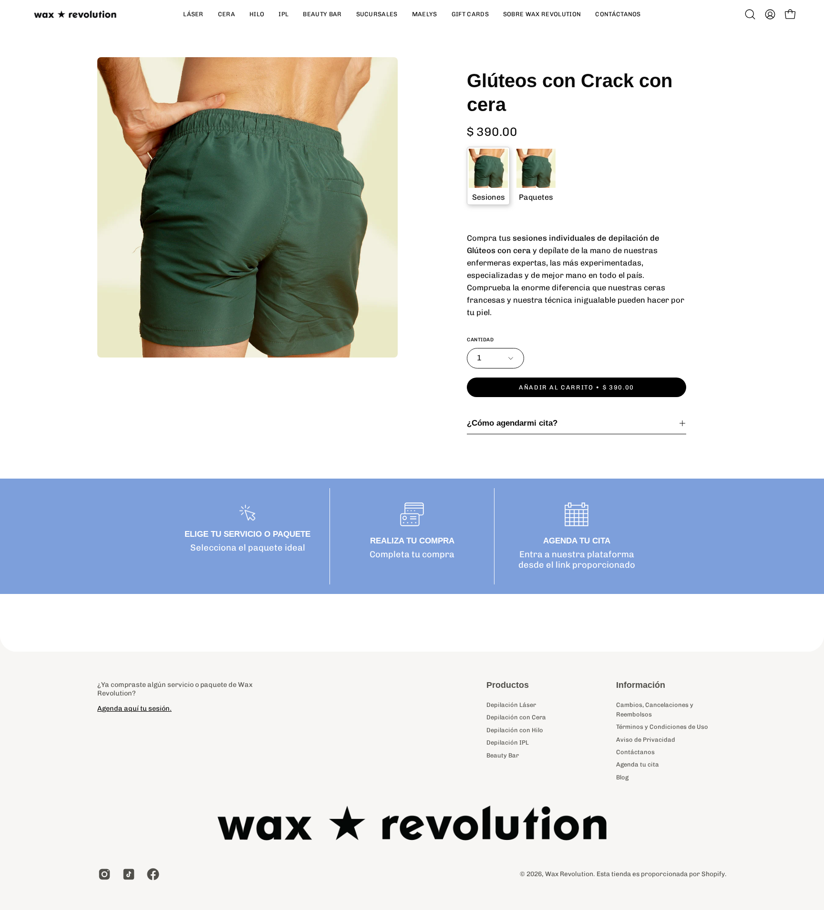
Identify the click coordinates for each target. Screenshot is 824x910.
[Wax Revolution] (76, 15)
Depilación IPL (507, 742)
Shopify (713, 874)
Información (640, 685)
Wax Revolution (569, 874)
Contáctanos (635, 752)
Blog (622, 777)
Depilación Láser (511, 704)
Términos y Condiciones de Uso (662, 726)
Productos (507, 685)
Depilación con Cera (516, 717)
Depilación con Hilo (514, 729)
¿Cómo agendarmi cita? (512, 423)
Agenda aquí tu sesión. (134, 708)
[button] (750, 14)
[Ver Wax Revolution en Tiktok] (128, 874)
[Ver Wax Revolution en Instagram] (103, 874)
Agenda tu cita (637, 764)
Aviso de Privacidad (645, 739)
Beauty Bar (502, 754)
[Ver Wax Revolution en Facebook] (152, 874)
